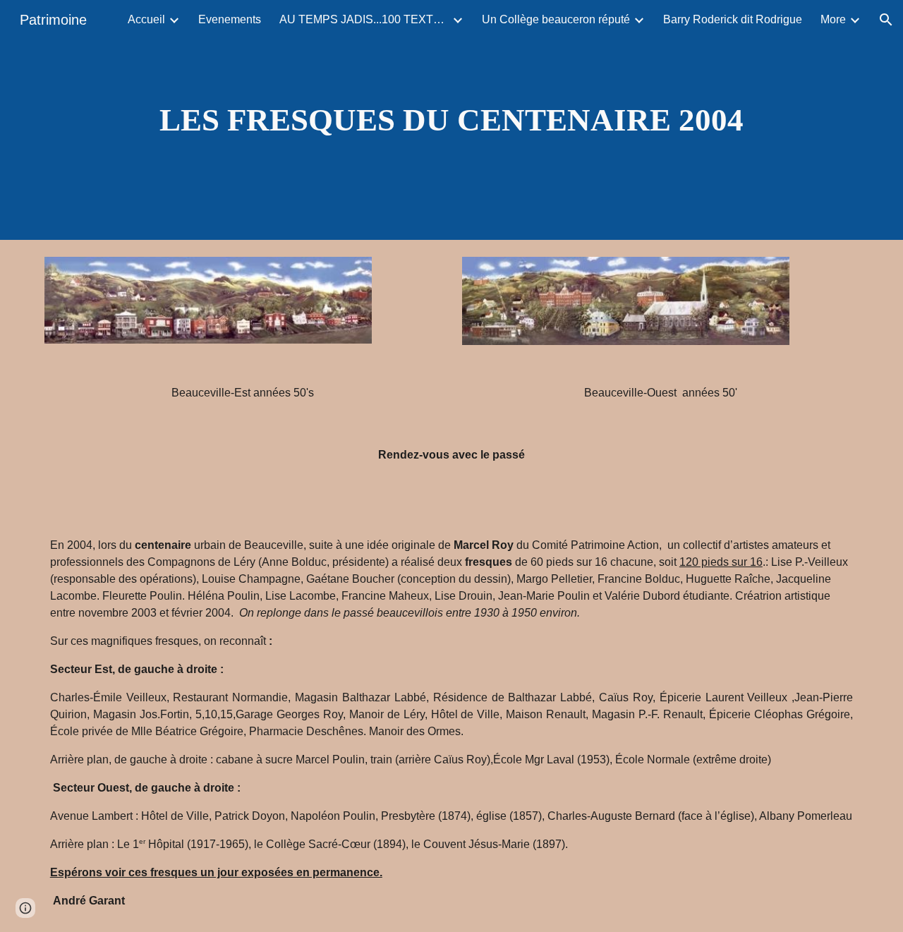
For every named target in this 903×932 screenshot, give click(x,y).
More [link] (833, 19)
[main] (451, 120)
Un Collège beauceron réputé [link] (556, 19)
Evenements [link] (229, 19)
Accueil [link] (146, 19)
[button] (886, 20)
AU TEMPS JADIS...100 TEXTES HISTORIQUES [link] (364, 19)
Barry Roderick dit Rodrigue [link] (732, 19)
